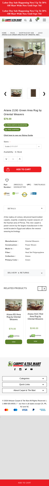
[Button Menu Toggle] (44, 19)
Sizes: (7, 142)
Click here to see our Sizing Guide (18, 135)
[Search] (25, 20)
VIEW (13, 342)
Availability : (13, 152)
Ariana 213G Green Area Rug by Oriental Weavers (21, 35)
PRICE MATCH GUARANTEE (17, 125)
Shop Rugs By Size (26, 33)
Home (4, 33)
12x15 (40, 33)
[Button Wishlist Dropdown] (7, 180)
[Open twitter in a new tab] (26, 369)
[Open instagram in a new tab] (20, 369)
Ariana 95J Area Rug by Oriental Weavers (14, 317)
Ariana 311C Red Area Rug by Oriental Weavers (35, 316)
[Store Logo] (12, 19)
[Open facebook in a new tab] (14, 369)
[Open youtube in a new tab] (31, 369)
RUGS (12, 33)
